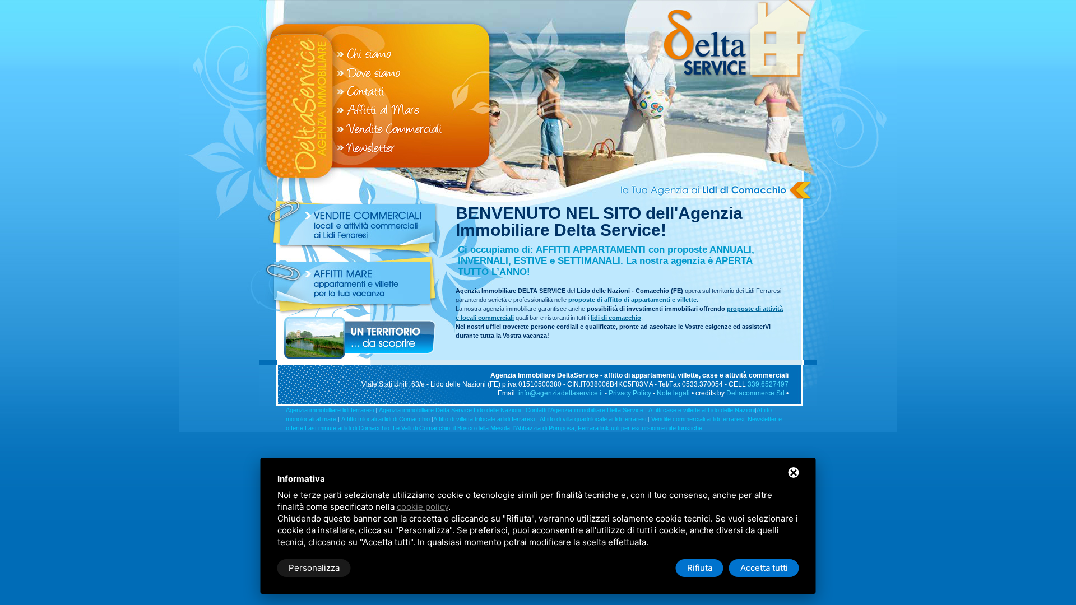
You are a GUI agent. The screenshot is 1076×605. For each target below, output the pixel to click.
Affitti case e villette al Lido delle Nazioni (701, 410)
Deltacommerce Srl (755, 393)
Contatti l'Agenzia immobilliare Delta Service (584, 410)
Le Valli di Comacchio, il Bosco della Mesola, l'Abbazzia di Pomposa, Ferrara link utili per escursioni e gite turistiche (547, 428)
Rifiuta (699, 567)
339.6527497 (768, 384)
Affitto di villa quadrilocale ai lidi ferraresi (593, 419)
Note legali (673, 393)
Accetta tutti (764, 567)
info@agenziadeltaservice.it (560, 393)
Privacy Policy (630, 393)
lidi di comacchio (616, 317)
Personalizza (314, 567)
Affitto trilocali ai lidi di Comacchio (385, 419)
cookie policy (422, 506)
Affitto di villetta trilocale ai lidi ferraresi (484, 419)
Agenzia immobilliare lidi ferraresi (330, 410)
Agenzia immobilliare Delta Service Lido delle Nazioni (450, 410)
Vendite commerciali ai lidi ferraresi (697, 419)
